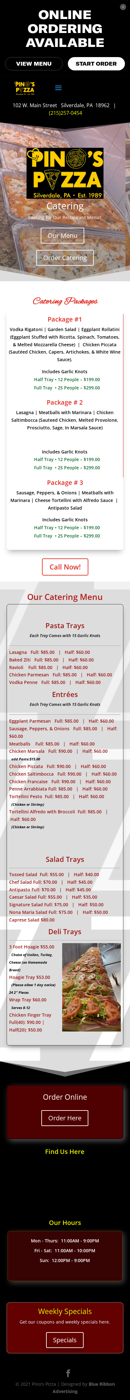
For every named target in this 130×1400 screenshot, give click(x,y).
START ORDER (96, 64)
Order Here (64, 1118)
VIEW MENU (33, 64)
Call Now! (65, 566)
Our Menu (62, 235)
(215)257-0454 (65, 112)
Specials (65, 1340)
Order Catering (65, 257)
